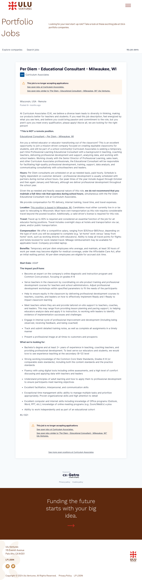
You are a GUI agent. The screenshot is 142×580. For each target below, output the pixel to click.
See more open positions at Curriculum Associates (71, 452)
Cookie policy (77, 482)
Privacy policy (64, 482)
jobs (33, 49)
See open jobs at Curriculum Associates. (45, 87)
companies (12, 49)
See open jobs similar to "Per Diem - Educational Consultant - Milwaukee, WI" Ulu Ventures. (68, 91)
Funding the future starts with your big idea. (71, 508)
